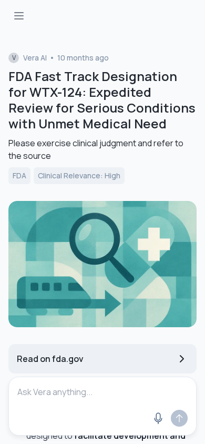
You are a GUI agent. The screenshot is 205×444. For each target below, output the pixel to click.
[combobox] (102, 392)
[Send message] (179, 418)
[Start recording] (158, 418)
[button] (102, 418)
